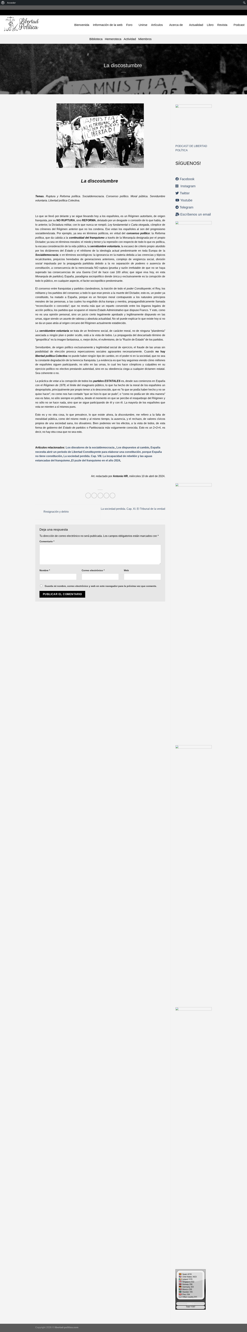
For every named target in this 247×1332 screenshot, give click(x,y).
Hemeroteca (113, 39)
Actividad (130, 39)
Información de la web (107, 25)
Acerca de (176, 25)
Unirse (143, 25)
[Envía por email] (100, 495)
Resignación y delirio (56, 511)
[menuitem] (3, 2)
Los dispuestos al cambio (132, 447)
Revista (222, 25)
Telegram (186, 207)
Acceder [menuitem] (11, 2)
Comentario (46, 541)
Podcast (239, 25)
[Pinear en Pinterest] (106, 495)
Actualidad (196, 25)
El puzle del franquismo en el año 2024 (95, 460)
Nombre (44, 570)
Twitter (184, 193)
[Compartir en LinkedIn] (112, 495)
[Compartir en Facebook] (88, 495)
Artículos (157, 25)
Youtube (185, 200)
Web (126, 570)
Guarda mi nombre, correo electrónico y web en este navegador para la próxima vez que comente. (101, 586)
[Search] (155, 39)
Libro (210, 25)
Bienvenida (81, 25)
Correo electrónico (93, 570)
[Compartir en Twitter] (94, 495)
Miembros (145, 39)
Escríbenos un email (195, 214)
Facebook (186, 179)
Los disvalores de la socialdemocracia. (90, 447)
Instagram (187, 186)
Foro (129, 25)
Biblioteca (95, 39)
